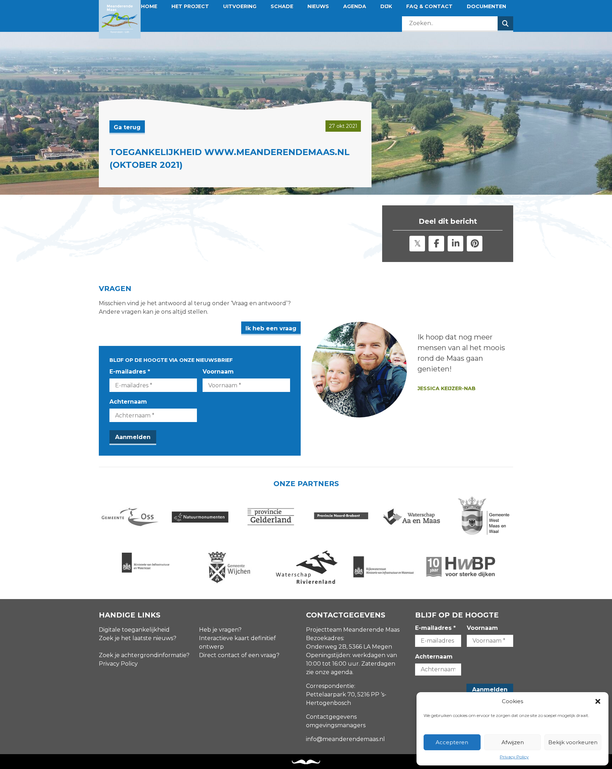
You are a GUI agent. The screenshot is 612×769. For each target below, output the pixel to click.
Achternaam (128, 401)
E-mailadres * (129, 371)
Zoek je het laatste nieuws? (137, 638)
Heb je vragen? (220, 629)
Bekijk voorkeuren (572, 742)
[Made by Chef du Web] (306, 762)
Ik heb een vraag (270, 328)
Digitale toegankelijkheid (134, 629)
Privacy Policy (514, 756)
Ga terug (127, 127)
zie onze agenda (329, 672)
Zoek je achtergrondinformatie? (144, 655)
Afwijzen (513, 742)
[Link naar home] (120, 19)
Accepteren (452, 742)
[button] (597, 701)
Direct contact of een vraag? (239, 655)
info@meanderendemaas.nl (345, 739)
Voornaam (218, 371)
